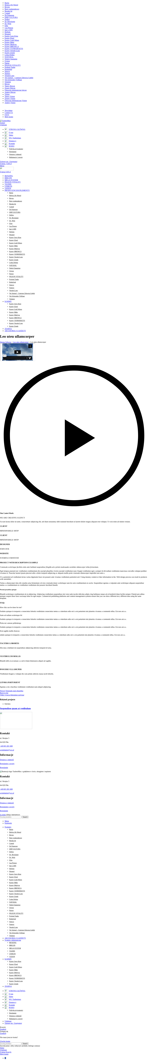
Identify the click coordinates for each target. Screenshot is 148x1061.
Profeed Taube (14, 279)
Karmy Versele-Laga (16, 257)
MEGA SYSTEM (15, 948)
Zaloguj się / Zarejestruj (13, 1023)
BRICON (12, 945)
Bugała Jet (12, 204)
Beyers (11, 198)
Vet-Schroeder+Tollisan (17, 296)
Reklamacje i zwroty (16, 157)
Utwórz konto (5, 1041)
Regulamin (12, 152)
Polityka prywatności (16, 149)
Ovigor (11, 271)
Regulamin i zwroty (7, 764)
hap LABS (12, 229)
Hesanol (11, 235)
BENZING (12, 942)
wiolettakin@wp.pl (7, 750)
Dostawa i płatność (15, 154)
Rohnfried (12, 282)
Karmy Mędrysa (14, 249)
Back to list (4, 693)
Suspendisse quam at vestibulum (15, 708)
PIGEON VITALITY (16, 276)
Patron (11, 274)
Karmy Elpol (13, 240)
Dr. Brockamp (13, 218)
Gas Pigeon (13, 226)
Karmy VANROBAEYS (17, 254)
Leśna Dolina (13, 262)
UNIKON (12, 954)
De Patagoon (13, 209)
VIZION (12, 956)
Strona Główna (5, 342)
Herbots (11, 232)
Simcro (11, 285)
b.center (3, 815)
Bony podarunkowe (15, 201)
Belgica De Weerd (15, 195)
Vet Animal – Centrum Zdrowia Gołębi (22, 293)
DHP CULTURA (14, 212)
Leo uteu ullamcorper (21, 342)
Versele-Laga (13, 290)
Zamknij (3, 1029)
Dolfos (11, 215)
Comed (11, 207)
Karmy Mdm (13, 246)
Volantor (12, 299)
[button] (74, 435)
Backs (11, 193)
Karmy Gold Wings (15, 243)
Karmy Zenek (13, 260)
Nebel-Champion (14, 268)
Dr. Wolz (12, 221)
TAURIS (12, 951)
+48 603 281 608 (6, 746)
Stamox (11, 288)
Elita (10, 223)
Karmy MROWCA (15, 251)
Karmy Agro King (15, 237)
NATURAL (13, 265)
